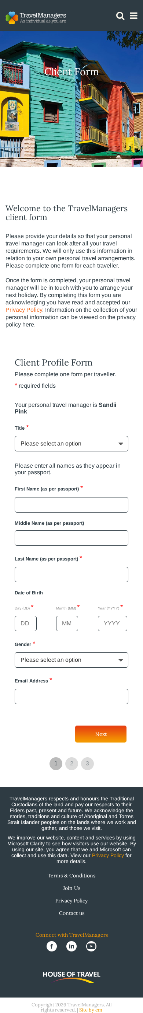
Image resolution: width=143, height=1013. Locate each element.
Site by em (90, 1010)
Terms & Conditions (71, 875)
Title (22, 427)
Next (101, 734)
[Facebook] (52, 946)
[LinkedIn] (72, 946)
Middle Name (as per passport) (49, 523)
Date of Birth (29, 592)
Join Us (71, 888)
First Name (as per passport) (49, 488)
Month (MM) (68, 607)
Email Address (33, 680)
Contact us (71, 913)
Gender (25, 643)
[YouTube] (91, 946)
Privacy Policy (24, 310)
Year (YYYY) (110, 607)
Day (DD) (24, 607)
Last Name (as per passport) (48, 558)
